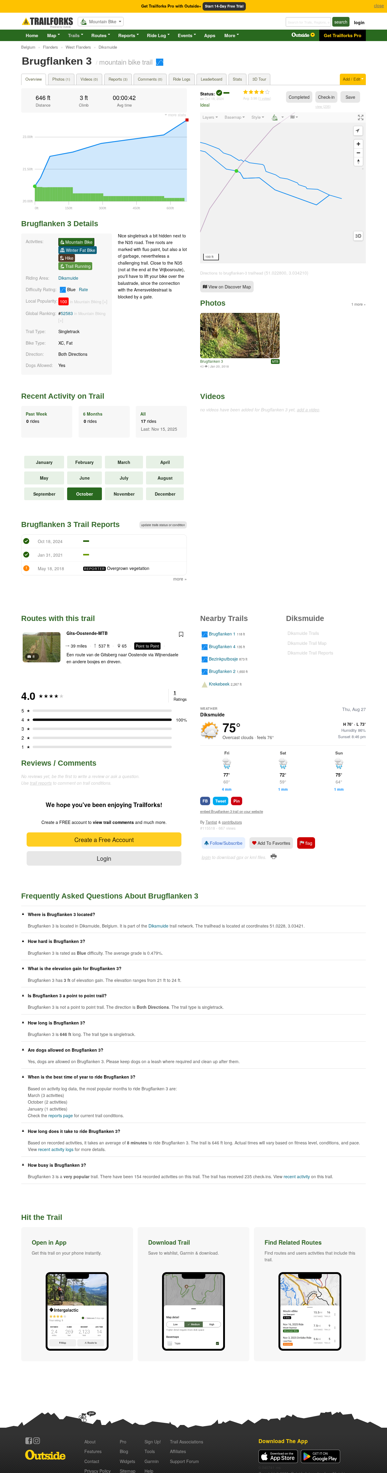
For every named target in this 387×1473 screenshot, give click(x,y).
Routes (98, 35)
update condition (163, 525)
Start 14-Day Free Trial (224, 6)
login (359, 22)
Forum (184, 1461)
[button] (77, 1294)
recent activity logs (55, 1149)
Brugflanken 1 (222, 634)
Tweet (220, 801)
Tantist (211, 822)
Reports (126, 35)
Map (51, 35)
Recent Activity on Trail (62, 396)
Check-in (326, 97)
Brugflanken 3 (211, 361)
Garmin (152, 1461)
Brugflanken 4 (222, 646)
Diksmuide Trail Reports (310, 653)
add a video (308, 410)
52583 (67, 313)
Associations (186, 1442)
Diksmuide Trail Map (307, 643)
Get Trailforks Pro (342, 35)
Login (104, 858)
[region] (283, 187)
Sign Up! (153, 1442)
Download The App (283, 1441)
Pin (236, 801)
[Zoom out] (358, 152)
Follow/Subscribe (225, 843)
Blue (77, 289)
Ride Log (156, 35)
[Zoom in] (358, 144)
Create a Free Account (104, 839)
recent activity (297, 1176)
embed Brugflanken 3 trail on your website (231, 811)
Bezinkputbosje (223, 659)
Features (93, 1451)
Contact (91, 1461)
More (229, 35)
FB (205, 801)
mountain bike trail (125, 61)
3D (358, 236)
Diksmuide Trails (303, 633)
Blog (124, 1451)
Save (350, 97)
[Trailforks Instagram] (36, 1441)
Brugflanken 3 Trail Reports (70, 524)
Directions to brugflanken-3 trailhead (231, 273)
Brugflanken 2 (222, 671)
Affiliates (178, 1451)
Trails (74, 35)
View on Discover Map (229, 287)
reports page (60, 1115)
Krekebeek (219, 684)
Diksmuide (68, 278)
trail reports (41, 783)
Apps (209, 35)
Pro (123, 1442)
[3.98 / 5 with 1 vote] (256, 92)
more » (180, 579)
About (90, 1442)
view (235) (323, 106)
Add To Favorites (273, 843)
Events (185, 35)
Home (32, 35)
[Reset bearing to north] (358, 161)
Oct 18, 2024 (214, 98)
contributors (232, 822)
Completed (299, 97)
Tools (150, 1451)
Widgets (127, 1461)
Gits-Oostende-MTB (87, 633)
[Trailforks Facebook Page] (28, 1441)
